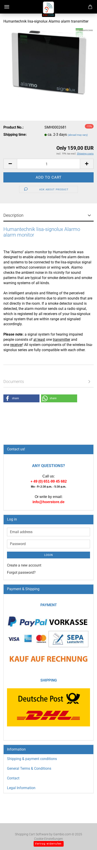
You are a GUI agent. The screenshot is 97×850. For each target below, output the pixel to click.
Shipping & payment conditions (32, 759)
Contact (13, 778)
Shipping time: (15, 134)
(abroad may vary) (78, 135)
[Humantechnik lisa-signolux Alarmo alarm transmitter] (48, 62)
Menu (7, 7)
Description (13, 215)
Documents (13, 381)
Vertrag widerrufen (48, 843)
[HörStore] (48, 9)
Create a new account (24, 565)
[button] (10, 164)
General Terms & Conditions (29, 768)
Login (48, 555)
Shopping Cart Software (31, 834)
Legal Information (21, 788)
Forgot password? (21, 572)
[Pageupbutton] (84, 840)
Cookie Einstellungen (48, 839)
